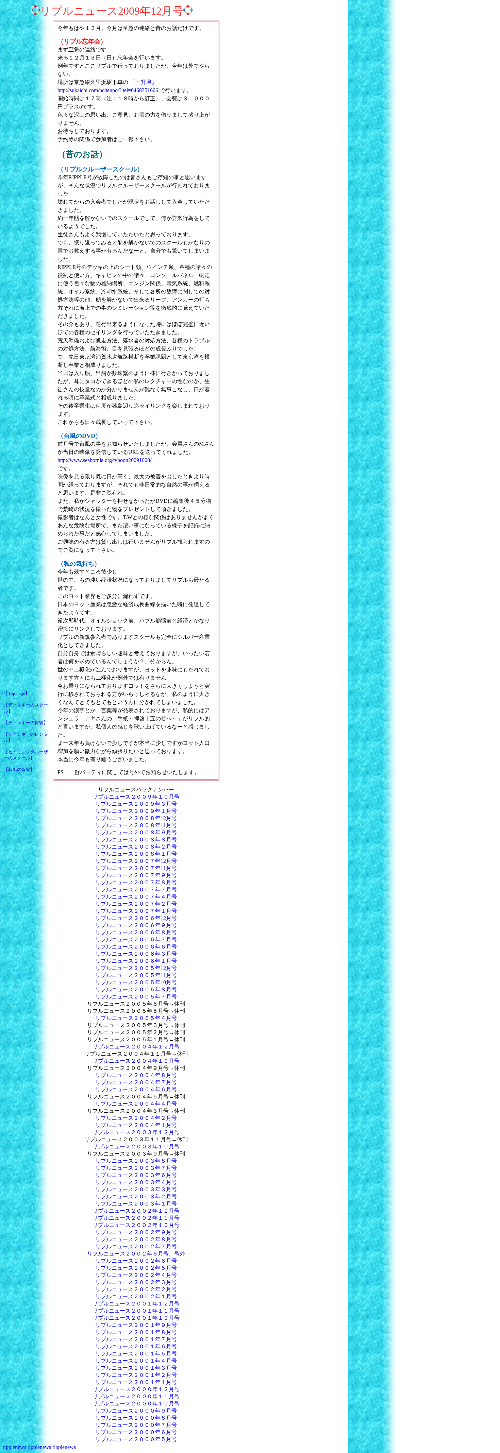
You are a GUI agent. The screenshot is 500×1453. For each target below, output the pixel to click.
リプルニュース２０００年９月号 (136, 1411)
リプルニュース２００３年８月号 (136, 1161)
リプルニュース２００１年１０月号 (136, 1318)
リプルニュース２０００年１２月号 (136, 1389)
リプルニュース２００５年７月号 (136, 996)
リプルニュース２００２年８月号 (136, 1239)
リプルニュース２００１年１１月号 (136, 1311)
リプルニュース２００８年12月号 (136, 818)
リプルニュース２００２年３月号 (136, 1282)
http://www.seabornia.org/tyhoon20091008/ (104, 460)
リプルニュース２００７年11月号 (136, 868)
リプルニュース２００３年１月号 (136, 1204)
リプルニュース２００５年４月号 (136, 1018)
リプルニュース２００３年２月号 (136, 1196)
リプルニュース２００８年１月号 (136, 854)
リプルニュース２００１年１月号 (136, 1382)
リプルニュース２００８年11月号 (136, 825)
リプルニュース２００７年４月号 (136, 897)
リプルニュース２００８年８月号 (136, 839)
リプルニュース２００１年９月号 (136, 1325)
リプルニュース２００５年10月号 (136, 982)
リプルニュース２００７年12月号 (136, 861)
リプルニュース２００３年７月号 (136, 1168)
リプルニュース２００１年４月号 (136, 1361)
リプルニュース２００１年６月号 (136, 1346)
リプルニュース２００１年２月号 (136, 1375)
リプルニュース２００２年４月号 (136, 1275)
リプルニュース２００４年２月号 (136, 1118)
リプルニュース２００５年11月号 (136, 975)
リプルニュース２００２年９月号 (136, 1232)
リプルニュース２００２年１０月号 (136, 1225)
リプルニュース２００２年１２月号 (136, 1211)
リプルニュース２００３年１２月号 (136, 1132)
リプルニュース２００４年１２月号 (136, 1046)
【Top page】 (17, 693)
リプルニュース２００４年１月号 (136, 1125)
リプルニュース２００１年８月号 (136, 1332)
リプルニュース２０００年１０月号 (136, 1403)
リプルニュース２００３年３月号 (136, 1189)
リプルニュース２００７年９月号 (136, 875)
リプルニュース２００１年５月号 (136, 1353)
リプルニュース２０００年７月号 (136, 1425)
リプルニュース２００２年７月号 (136, 1246)
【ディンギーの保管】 (26, 722)
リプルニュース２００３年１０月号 (136, 1146)
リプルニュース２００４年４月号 (136, 1104)
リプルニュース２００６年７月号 (136, 939)
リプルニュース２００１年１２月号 (136, 1303)
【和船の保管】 (19, 769)
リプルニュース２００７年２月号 (136, 904)
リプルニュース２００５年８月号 (136, 989)
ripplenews (14, 1447)
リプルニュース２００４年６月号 (136, 1089)
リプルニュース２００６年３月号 (136, 954)
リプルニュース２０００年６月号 (136, 1432)
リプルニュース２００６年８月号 (136, 932)
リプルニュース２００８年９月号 (136, 832)
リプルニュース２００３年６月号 (136, 1175)
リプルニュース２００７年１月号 (136, 911)
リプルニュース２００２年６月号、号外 (136, 1254)
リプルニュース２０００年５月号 (136, 1439)
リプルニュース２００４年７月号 (136, 1082)
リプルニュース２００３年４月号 (136, 1182)
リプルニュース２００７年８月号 (136, 882)
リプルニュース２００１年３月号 (136, 1368)
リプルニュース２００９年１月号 (136, 811)
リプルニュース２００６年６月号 (136, 947)
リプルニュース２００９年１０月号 (136, 797)
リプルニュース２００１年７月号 (136, 1339)
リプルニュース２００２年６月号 (136, 1261)
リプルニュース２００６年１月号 (136, 961)
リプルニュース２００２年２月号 (136, 1289)
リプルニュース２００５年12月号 (136, 968)
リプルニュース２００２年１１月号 (136, 1218)
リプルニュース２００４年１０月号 (136, 1061)
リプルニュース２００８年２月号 (136, 847)
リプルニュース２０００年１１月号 (136, 1396)
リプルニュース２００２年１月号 (136, 1296)
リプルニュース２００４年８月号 (136, 1075)
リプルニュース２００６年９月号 (136, 925)
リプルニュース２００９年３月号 (136, 804)
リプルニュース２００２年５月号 (136, 1268)
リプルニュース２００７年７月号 (136, 889)
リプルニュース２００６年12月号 (136, 918)
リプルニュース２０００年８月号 (136, 1418)
